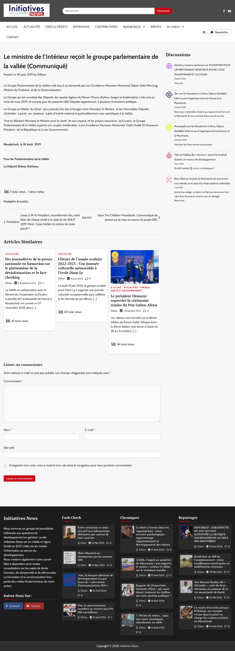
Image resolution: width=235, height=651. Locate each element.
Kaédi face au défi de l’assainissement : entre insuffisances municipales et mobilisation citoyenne (212, 561)
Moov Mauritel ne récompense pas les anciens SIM (95, 556)
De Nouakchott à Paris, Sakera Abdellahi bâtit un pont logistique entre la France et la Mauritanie (200, 98)
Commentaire (13, 381)
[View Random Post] (204, 32)
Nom (8, 430)
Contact (12, 37)
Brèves (156, 26)
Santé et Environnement (126, 291)
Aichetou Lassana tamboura (189, 65)
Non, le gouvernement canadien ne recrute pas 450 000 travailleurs (95, 609)
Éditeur (41, 74)
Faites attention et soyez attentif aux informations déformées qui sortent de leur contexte (94, 532)
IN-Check (173, 27)
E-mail (90, 430)
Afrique (145, 287)
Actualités (32, 26)
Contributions (106, 26)
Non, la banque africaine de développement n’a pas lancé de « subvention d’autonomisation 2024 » (95, 580)
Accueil (12, 26)
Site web (9, 447)
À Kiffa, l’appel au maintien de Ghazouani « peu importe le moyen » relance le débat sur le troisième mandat (153, 565)
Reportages (132, 27)
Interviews (81, 26)
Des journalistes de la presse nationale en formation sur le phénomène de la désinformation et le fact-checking (28, 268)
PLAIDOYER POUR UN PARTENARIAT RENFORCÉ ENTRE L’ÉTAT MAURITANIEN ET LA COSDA (202, 69)
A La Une (116, 287)
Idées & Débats (56, 26)
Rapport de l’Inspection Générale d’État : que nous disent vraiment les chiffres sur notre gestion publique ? (153, 590)
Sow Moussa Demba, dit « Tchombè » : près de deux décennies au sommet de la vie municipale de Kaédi (211, 587)
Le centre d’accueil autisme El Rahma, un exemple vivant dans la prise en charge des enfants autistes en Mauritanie (211, 614)
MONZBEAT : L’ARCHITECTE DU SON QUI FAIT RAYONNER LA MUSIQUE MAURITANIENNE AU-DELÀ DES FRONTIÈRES (211, 534)
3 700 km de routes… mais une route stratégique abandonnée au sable (152, 619)
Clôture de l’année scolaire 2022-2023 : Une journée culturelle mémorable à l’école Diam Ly (80, 266)
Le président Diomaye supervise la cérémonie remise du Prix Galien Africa (134, 300)
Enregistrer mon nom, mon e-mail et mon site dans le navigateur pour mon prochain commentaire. (70, 465)
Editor (83, 542)
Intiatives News (129, 646)
